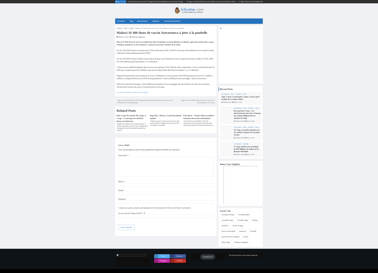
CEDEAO (225, 226)
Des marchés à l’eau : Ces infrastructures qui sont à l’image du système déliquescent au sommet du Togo (140, 2)
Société (133, 92)
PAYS (232, 94)
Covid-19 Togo (237, 226)
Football (253, 231)
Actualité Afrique (228, 215)
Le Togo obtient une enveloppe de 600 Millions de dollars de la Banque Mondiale (257, 2)
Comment (123, 155)
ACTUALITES (120, 92)
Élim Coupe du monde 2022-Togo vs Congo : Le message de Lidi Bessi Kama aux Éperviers (131, 118)
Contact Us (208, 257)
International (142, 21)
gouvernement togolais (230, 237)
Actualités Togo (227, 220)
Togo (131, 21)
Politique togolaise (241, 242)
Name (121, 181)
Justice (245, 237)
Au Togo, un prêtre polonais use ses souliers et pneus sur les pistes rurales (202, 2)
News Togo (226, 242)
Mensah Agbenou (138, 37)
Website (122, 199)
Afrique (127, 92)
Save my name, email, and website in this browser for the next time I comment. (155, 208)
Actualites (121, 21)
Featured (242, 231)
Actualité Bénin (244, 215)
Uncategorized (142, 92)
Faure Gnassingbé (228, 231)
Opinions (155, 21)
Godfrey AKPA (227, 102)
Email (121, 190)
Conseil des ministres (172, 21)
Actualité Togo (242, 220)
